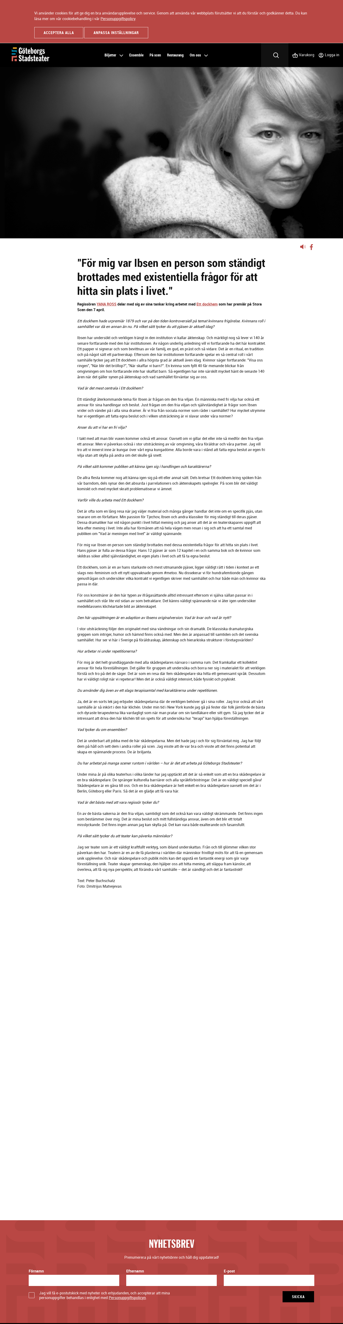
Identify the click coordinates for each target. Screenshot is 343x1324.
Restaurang (175, 55)
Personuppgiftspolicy (118, 18)
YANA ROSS (106, 304)
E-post (229, 1271)
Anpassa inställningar (116, 32)
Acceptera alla (59, 32)
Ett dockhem (207, 304)
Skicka (298, 1296)
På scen (155, 55)
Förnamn (36, 1271)
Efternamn (135, 1271)
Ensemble (136, 55)
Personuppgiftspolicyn (127, 1297)
